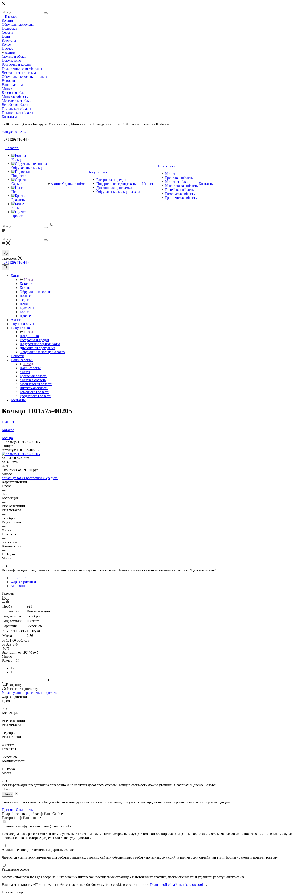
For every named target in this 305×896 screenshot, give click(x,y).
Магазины (18, 586)
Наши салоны (30, 368)
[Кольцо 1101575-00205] (21, 454)
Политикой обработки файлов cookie (178, 884)
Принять (8, 810)
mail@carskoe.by (14, 132)
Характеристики (23, 582)
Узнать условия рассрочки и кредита (30, 478)
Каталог (26, 284)
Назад (28, 280)
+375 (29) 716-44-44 (16, 262)
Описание (18, 578)
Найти (8, 794)
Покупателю (29, 336)
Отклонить (24, 810)
